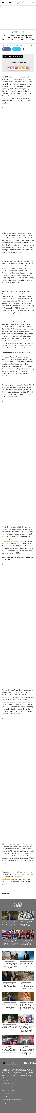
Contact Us (5, 1080)
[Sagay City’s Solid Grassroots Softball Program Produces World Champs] (26, 915)
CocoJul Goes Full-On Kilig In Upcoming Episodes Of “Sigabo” (10, 985)
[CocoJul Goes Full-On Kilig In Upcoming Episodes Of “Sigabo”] (10, 976)
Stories (7, 893)
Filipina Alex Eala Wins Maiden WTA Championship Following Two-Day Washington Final (10, 943)
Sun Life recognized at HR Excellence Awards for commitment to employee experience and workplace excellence (26, 1051)
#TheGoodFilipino (10, 961)
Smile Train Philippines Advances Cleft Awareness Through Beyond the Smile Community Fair (26, 1028)
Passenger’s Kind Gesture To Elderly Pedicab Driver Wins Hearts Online (26, 986)
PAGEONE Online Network (26, 961)
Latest (3, 893)
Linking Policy (5, 1103)
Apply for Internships (7, 1087)
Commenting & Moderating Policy (11, 1099)
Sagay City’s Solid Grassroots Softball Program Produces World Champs (26, 923)
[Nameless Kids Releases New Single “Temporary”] (10, 1018)
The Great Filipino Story (9, 1002)
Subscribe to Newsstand (8, 1090)
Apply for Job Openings (8, 1083)
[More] (23, 49)
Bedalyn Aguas (7, 45)
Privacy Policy (5, 1096)
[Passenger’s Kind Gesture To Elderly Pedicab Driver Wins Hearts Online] (26, 976)
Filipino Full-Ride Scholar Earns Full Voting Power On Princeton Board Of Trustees (9, 923)
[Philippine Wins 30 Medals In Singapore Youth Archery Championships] (26, 934)
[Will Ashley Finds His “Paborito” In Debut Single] (26, 955)
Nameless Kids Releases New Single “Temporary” (9, 1026)
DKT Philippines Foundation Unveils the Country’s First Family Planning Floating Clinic (9, 1050)
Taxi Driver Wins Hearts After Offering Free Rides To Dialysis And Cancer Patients (10, 965)
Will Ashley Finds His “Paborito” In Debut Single (26, 965)
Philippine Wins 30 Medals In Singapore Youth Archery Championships (26, 942)
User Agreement (6, 1093)
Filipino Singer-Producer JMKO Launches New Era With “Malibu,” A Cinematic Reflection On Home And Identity (26, 1007)
